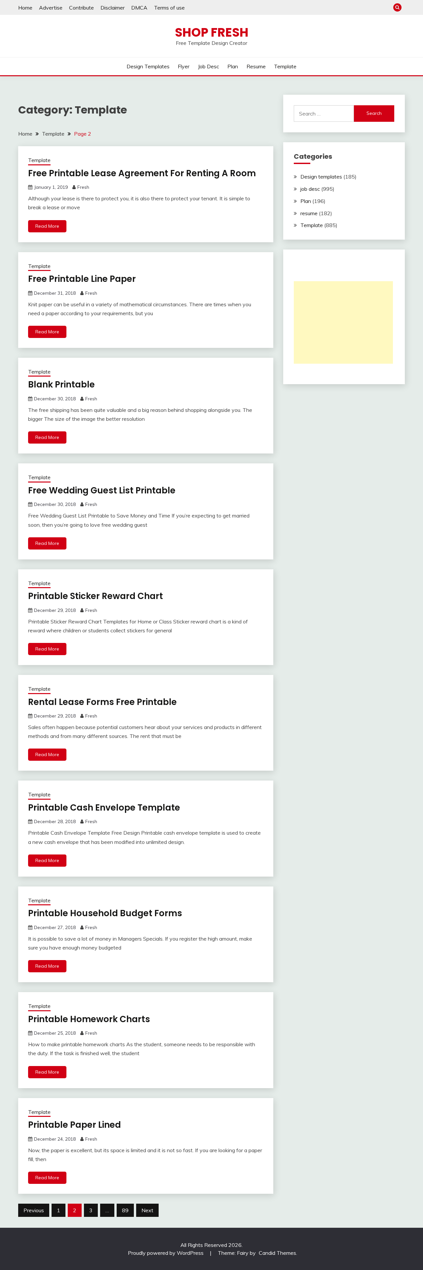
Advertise (50, 7)
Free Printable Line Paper (82, 279)
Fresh (83, 187)
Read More (47, 226)
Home (25, 7)
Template (285, 66)
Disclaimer (112, 7)
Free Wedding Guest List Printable (101, 490)
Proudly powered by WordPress (166, 1253)
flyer (183, 66)
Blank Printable (61, 384)
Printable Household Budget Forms (105, 913)
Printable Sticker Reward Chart (95, 596)
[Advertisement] (343, 322)
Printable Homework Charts (89, 1019)
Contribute (81, 7)
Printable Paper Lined (74, 1125)
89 (125, 1210)
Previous (33, 1210)
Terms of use (169, 7)
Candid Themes (277, 1253)
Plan (232, 66)
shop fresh (212, 32)
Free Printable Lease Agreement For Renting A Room (142, 173)
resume (256, 66)
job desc (208, 66)
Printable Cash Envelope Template (104, 808)
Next (147, 1210)
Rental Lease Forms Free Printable (102, 702)
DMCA (139, 7)
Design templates (148, 66)
